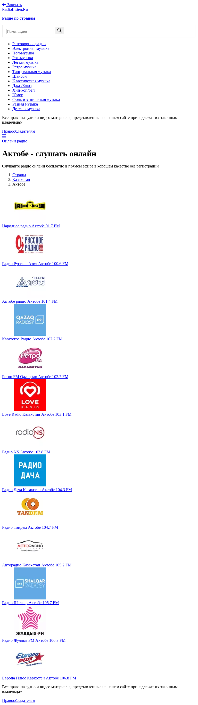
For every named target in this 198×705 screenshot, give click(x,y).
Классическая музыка (31, 81)
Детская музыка (26, 109)
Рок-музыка (22, 57)
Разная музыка (25, 104)
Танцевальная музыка (31, 71)
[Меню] (4, 136)
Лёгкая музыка (25, 62)
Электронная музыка (30, 48)
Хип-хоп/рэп (23, 90)
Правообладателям (18, 131)
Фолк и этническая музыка (36, 99)
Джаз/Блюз (21, 85)
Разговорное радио (29, 44)
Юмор (17, 95)
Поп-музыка (23, 53)
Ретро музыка (24, 67)
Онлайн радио (14, 141)
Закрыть (14, 5)
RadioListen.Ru (15, 9)
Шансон (19, 76)
